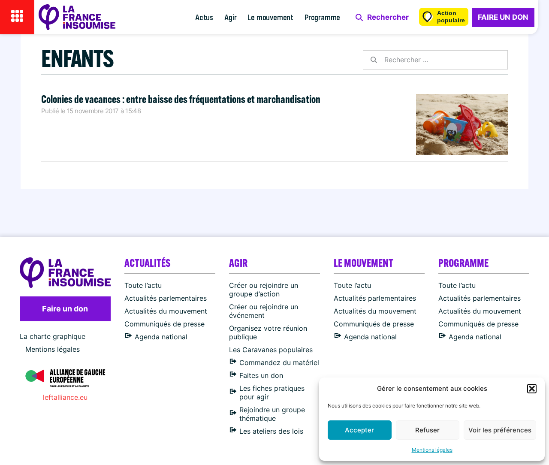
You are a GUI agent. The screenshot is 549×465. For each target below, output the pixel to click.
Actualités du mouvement (165, 311)
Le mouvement (270, 17)
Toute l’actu (143, 285)
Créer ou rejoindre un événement (263, 311)
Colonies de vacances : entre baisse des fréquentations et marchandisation (180, 99)
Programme (322, 17)
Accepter (359, 430)
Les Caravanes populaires (271, 349)
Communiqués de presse (164, 324)
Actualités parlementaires (165, 298)
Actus (204, 17)
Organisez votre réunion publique (268, 332)
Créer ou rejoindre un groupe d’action (263, 289)
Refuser (427, 430)
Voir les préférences (499, 430)
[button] (532, 388)
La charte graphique (52, 336)
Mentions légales (432, 450)
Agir (230, 17)
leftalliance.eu (65, 397)
